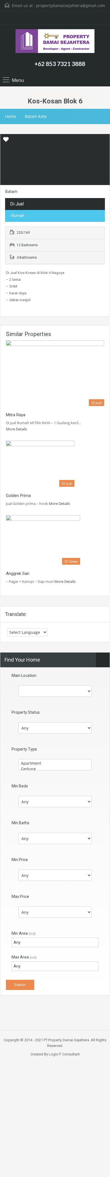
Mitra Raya (15, 414)
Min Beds (20, 786)
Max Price (20, 896)
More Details (17, 429)
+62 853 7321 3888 (59, 63)
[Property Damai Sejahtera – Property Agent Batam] (55, 41)
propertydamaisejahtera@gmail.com (70, 5)
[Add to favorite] (6, 141)
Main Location (24, 675)
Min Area (24, 933)
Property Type (24, 749)
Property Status (26, 712)
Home (10, 116)
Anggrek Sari (17, 573)
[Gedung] (55, 769)
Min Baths (20, 823)
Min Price (20, 859)
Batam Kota (36, 116)
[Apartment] (55, 763)
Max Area (24, 957)
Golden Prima (18, 495)
